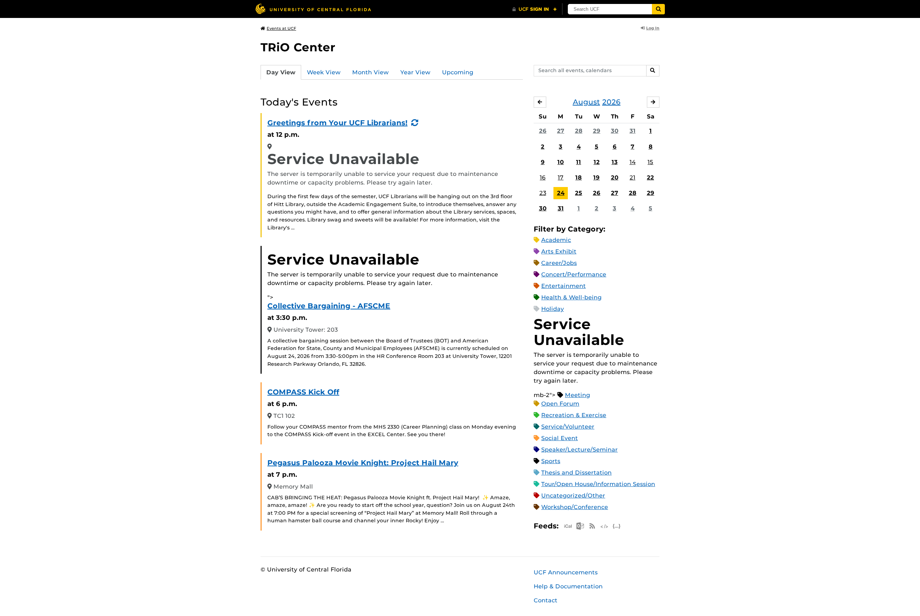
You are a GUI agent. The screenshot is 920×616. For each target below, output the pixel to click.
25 (578, 193)
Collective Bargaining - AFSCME (328, 306)
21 (632, 177)
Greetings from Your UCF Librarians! (337, 122)
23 (542, 193)
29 (597, 130)
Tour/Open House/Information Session (598, 484)
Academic (556, 240)
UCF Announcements (566, 572)
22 (650, 177)
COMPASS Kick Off (303, 392)
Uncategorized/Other (573, 495)
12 (597, 162)
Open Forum (560, 403)
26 (543, 130)
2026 (611, 102)
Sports (550, 461)
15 (650, 162)
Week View (324, 72)
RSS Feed (592, 526)
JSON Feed (617, 526)
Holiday (552, 308)
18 (578, 177)
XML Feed (604, 526)
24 (561, 193)
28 (579, 130)
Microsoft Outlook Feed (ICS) (580, 526)
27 (560, 130)
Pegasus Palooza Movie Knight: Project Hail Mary (362, 462)
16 (543, 177)
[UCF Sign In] (534, 9)
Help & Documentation (568, 586)
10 (560, 162)
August (586, 102)
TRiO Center (298, 47)
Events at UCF (281, 28)
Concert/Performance (573, 274)
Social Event (559, 438)
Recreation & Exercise (573, 415)
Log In (652, 28)
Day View (280, 72)
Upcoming (457, 72)
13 (615, 162)
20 (614, 177)
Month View (370, 72)
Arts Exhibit (558, 251)
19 (596, 177)
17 (561, 177)
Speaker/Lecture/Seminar (579, 449)
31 (633, 130)
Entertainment (563, 286)
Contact (545, 600)
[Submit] (658, 9)
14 (633, 162)
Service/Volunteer (567, 426)
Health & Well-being (571, 297)
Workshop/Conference (574, 507)
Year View (415, 72)
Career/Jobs (559, 263)
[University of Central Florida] (313, 8)
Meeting (577, 395)
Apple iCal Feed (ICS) (568, 526)
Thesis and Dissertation (576, 472)
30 (614, 130)
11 (578, 162)
